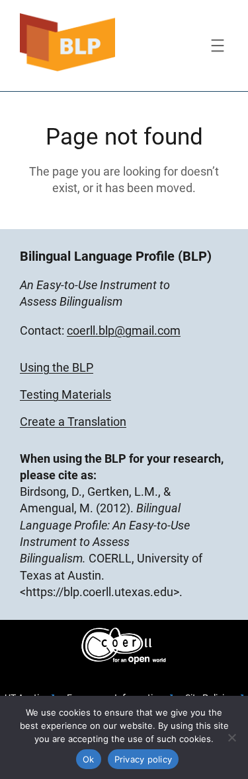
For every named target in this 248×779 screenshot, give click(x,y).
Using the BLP (56, 367)
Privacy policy (143, 759)
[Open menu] (217, 45)
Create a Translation (73, 421)
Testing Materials (65, 394)
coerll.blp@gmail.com (124, 330)
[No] (231, 737)
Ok (89, 759)
